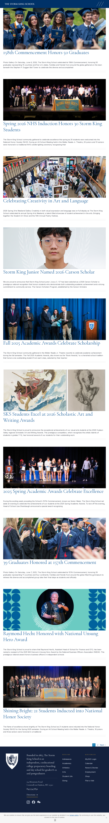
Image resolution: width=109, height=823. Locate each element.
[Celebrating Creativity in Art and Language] (54, 177)
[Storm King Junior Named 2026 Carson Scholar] (54, 248)
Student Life (67, 776)
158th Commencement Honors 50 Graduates (46, 52)
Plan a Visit (89, 781)
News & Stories (91, 768)
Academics (66, 763)
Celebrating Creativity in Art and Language (45, 201)
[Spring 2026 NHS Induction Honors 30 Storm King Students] (54, 100)
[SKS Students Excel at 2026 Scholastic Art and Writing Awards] (54, 390)
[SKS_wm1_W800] (19, 4)
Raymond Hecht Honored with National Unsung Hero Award (50, 636)
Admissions (66, 759)
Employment (90, 772)
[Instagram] (28, 802)
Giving (64, 781)
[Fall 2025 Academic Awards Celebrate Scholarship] (54, 319)
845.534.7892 (32, 788)
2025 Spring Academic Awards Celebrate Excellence (53, 491)
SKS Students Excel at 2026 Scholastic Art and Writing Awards (48, 417)
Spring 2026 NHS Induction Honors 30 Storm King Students (52, 126)
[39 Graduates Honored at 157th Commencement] (54, 538)
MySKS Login (90, 759)
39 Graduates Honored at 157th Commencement (49, 562)
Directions (32, 794)
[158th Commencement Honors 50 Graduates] (54, 28)
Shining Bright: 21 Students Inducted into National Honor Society (52, 714)
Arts (64, 772)
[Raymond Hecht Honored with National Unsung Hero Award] (54, 609)
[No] (106, 818)
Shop (87, 776)
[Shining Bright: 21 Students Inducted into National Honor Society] (54, 687)
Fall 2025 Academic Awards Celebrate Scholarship (51, 343)
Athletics (66, 768)
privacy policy (74, 815)
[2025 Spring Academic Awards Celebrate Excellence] (54, 467)
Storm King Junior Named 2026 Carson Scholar (49, 272)
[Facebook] (33, 802)
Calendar (89, 763)
